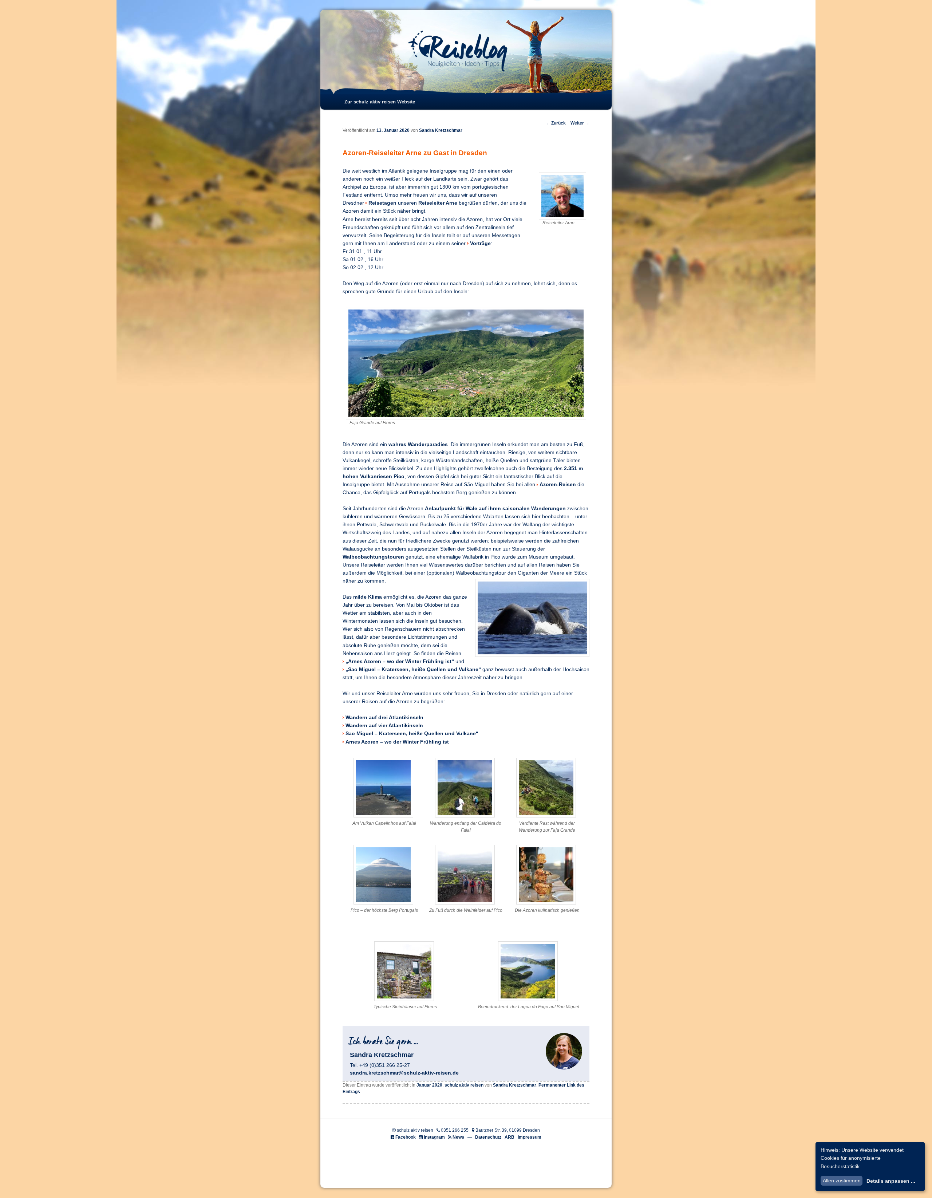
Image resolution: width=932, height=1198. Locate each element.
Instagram (434, 1137)
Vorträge (480, 243)
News (458, 1137)
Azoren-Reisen (558, 484)
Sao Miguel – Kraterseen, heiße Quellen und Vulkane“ (411, 733)
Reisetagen (382, 203)
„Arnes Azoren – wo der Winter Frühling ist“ (399, 661)
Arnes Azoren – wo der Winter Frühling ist (397, 742)
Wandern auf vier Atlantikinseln (384, 725)
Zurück (556, 123)
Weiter (579, 123)
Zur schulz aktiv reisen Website (379, 102)
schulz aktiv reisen (464, 1085)
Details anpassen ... (890, 1181)
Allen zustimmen (842, 1180)
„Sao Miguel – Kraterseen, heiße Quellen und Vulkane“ (413, 669)
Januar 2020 (429, 1085)
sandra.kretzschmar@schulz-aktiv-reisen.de (404, 1073)
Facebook (405, 1137)
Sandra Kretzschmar (440, 130)
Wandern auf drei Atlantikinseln (384, 717)
